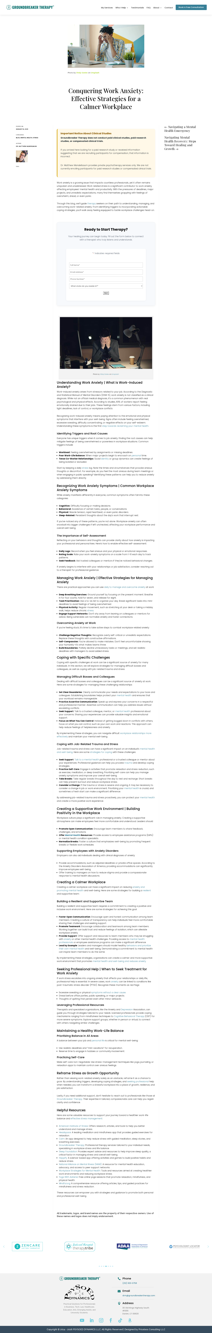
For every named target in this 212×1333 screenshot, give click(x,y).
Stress (35, 138)
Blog (18, 138)
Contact (169, 8)
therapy (91, 203)
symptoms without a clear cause (108, 992)
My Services (107, 8)
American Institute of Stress (73, 1126)
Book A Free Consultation (191, 7)
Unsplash (95, 72)
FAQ (149, 8)
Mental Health (26, 138)
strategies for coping (101, 752)
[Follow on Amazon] (130, 1320)
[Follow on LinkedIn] (91, 1320)
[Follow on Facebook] (110, 1320)
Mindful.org (64, 1183)
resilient (147, 890)
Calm (62, 1138)
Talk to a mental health (86, 759)
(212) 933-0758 (129, 1283)
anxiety (67, 939)
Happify (63, 1157)
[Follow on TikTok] (120, 1320)
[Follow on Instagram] (101, 1320)
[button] (208, 1246)
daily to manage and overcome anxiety (124, 587)
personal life (98, 1040)
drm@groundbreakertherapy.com (138, 1295)
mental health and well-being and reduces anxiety (119, 961)
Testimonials (137, 8)
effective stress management (86, 1118)
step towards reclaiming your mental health (125, 426)
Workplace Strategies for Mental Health (79, 1170)
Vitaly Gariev (82, 72)
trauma (128, 762)
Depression (127, 1009)
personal (136, 455)
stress (85, 467)
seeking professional (138, 1081)
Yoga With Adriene (68, 1177)
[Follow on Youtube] (82, 1320)
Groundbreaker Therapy (69, 1099)
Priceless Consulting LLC (152, 1329)
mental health (124, 695)
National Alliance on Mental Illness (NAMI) (80, 1164)
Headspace (65, 1132)
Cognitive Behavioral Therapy (129, 1016)
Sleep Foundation (68, 1151)
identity (105, 458)
